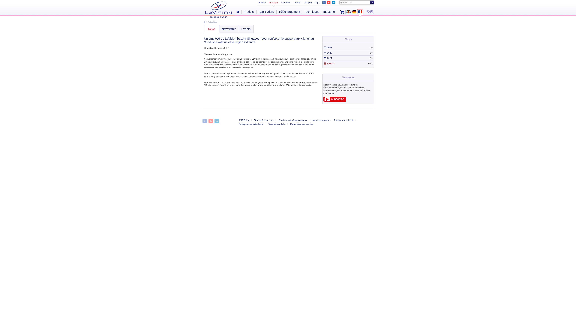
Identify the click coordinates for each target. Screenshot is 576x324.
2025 (329, 53)
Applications (266, 11)
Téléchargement (289, 11)
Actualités (212, 22)
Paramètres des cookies (301, 124)
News (211, 29)
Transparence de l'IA (343, 120)
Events (245, 29)
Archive (330, 63)
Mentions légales (321, 120)
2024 (329, 58)
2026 (329, 47)
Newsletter (229, 29)
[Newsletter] (334, 101)
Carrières (286, 2)
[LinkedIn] (333, 2)
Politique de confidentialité (250, 124)
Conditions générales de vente (293, 120)
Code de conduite (276, 124)
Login (317, 2)
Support (308, 2)
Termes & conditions (263, 120)
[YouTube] (328, 2)
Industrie (329, 11)
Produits (249, 11)
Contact (297, 2)
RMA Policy (243, 120)
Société (262, 2)
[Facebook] (324, 2)
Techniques (311, 11)
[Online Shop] (342, 11)
